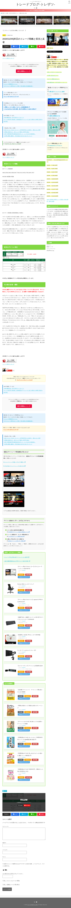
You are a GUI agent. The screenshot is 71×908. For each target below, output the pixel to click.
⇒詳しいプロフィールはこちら (54, 72)
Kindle (20, 696)
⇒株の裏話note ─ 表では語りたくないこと (14, 117)
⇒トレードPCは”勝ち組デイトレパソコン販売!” (16, 557)
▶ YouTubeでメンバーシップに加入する (14, 466)
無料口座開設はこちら (23, 71)
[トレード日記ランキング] (9, 56)
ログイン (49, 244)
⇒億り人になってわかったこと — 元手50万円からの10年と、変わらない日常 (22, 130)
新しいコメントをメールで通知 (12, 880)
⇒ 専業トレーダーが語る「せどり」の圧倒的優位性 (16, 107)
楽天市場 (28, 574)
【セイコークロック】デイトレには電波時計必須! (30, 665)
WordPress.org (50, 250)
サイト (4, 856)
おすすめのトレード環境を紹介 (15, 536)
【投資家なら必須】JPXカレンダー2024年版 (28, 634)
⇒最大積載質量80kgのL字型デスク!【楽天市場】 (16, 561)
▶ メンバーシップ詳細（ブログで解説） (14, 462)
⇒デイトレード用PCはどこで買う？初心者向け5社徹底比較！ (18, 86)
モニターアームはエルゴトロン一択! (26, 650)
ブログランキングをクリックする (12, 143)
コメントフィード (51, 248)
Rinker (23, 570)
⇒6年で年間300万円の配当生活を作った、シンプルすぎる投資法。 (20, 134)
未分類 (7, 13)
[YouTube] (36, 8)
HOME (3, 13)
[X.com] (34, 8)
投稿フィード (50, 246)
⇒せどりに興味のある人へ (53, 79)
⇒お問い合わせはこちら (52, 75)
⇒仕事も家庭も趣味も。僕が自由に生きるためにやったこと (18, 136)
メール (4, 849)
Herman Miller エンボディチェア (25, 584)
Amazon (21, 574)
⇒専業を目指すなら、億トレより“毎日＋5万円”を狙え (16, 132)
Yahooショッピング (24, 577)
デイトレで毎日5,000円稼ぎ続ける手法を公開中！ (35, 10)
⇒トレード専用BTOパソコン (10, 84)
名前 (4, 842)
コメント (5, 826)
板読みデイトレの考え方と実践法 (16, 541)
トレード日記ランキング (8, 58)
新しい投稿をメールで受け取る (12, 884)
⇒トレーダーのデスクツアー (10, 96)
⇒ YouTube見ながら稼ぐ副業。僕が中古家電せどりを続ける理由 (19, 109)
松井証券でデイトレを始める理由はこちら (18, 532)
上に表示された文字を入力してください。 (13, 873)
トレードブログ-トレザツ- (35, 4)
